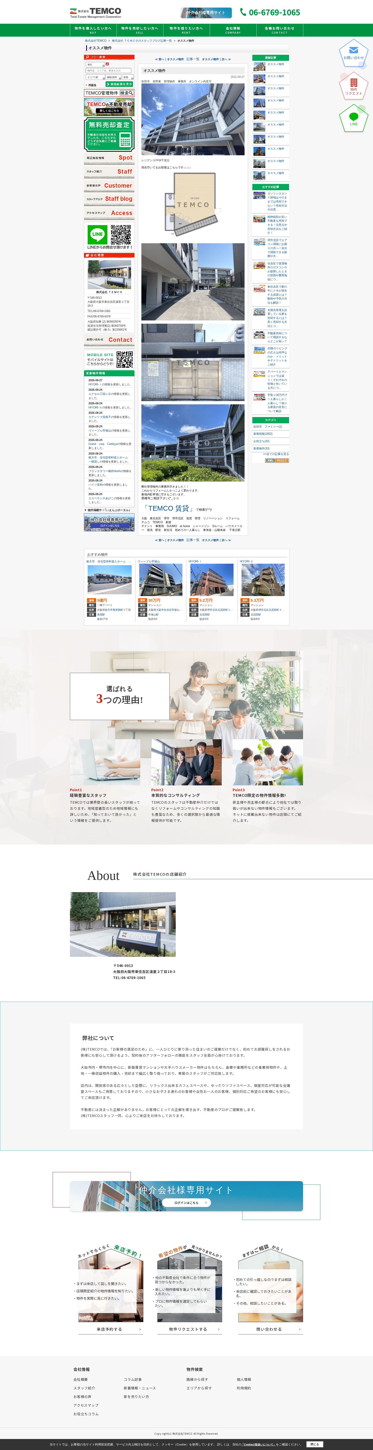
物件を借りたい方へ (186, 30)
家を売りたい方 (136, 1396)
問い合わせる (269, 1329)
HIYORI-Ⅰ (95, 384)
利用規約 (244, 1387)
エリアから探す (199, 1387)
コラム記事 (133, 1379)
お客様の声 (82, 1396)
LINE (354, 123)
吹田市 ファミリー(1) (267, 426)
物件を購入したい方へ (93, 30)
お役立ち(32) (261, 441)
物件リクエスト (353, 91)
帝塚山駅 (153, 614)
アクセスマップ (86, 1405)
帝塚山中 (177, 609)
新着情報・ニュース (140, 1387)
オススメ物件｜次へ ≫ (216, 59)
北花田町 (223, 609)
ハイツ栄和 (96, 484)
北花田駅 (204, 614)
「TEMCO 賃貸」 (168, 508)
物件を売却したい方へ (140, 30)
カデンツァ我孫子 (100, 417)
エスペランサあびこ (101, 498)
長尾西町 (118, 609)
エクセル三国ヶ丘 (100, 393)
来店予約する (109, 1329)
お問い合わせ (353, 57)
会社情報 (233, 30)
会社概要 (80, 1379)
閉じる (315, 1444)
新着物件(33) (261, 448)
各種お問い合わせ (280, 30)
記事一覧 (192, 59)
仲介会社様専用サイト (206, 13)
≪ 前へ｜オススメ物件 (169, 59)
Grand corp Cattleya (103, 444)
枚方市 (109, 609)
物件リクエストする (188, 1329)
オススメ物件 (155, 71)
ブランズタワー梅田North (104, 471)
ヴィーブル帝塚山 (100, 430)
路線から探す (197, 1379)
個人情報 (244, 1379)
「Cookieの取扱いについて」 (258, 1444)
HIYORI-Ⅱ (95, 407)
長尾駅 (101, 614)
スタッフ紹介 (84, 1387)
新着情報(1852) (262, 433)
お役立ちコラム (86, 1413)
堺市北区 (212, 609)
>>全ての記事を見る (276, 454)
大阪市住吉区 (164, 609)
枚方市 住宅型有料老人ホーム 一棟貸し (113, 561)
